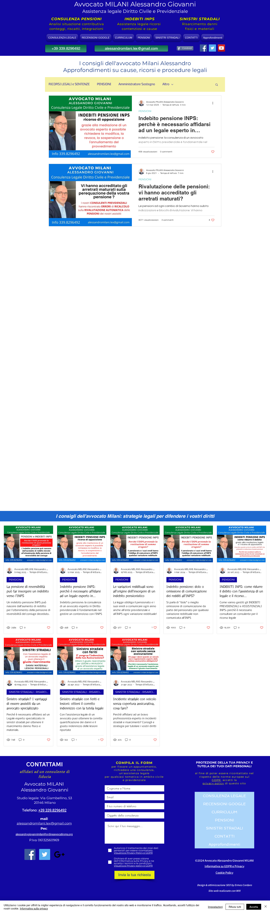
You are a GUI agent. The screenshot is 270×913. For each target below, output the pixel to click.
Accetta (253, 907)
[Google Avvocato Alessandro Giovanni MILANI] (59, 854)
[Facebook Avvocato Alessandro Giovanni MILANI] (29, 854)
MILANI (56, 784)
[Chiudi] (265, 906)
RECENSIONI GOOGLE (224, 804)
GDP (215, 780)
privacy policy (213, 783)
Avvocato (35, 784)
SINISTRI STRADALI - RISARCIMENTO (29, 692)
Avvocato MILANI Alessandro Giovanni (135, 4)
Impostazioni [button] (215, 907)
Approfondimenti (224, 844)
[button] (216, 85)
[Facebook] (203, 48)
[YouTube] (221, 48)
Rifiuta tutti (235, 907)
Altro (165, 84)
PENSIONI (104, 84)
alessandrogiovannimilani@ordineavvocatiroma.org (44, 834)
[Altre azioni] (214, 103)
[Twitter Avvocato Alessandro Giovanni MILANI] (44, 854)
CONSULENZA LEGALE (224, 796)
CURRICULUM (224, 812)
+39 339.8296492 (52, 810)
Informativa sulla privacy (34, 908)
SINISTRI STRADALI (224, 828)
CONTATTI (225, 836)
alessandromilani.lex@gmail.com (44, 823)
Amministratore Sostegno (136, 84)
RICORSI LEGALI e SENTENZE (69, 84)
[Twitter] (212, 48)
